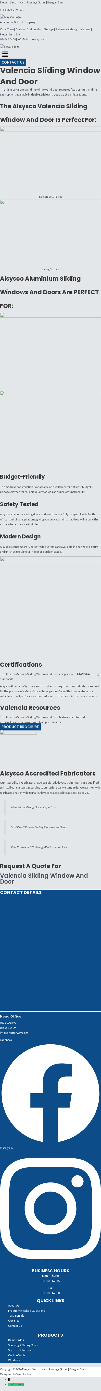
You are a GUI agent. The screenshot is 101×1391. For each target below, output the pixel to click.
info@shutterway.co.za (31, 39)
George (49, 29)
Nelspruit (85, 29)
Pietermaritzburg (66, 29)
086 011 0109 (8, 39)
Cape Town (7, 29)
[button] (50, 54)
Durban (20, 29)
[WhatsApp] (9, 1384)
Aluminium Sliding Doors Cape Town (34, 807)
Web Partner (24, 1374)
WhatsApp (17, 1384)
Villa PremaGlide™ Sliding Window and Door (39, 847)
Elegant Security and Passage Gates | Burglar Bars (32, 2)
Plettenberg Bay (10, 34)
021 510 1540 (8, 1022)
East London (34, 29)
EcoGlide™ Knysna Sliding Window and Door (39, 827)
